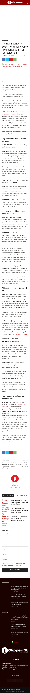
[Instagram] (13, 680)
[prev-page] (3, 524)
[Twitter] (7, 59)
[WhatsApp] (14, 59)
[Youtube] (21, 680)
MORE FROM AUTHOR (21, 495)
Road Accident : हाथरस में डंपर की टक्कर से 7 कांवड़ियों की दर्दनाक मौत (21, 464)
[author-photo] (15, 482)
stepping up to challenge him (10, 114)
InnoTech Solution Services (17, 691)
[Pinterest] (11, 59)
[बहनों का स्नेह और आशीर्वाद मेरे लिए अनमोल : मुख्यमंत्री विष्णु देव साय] (6, 605)
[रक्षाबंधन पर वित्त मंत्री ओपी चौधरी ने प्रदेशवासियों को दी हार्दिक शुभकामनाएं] (6, 597)
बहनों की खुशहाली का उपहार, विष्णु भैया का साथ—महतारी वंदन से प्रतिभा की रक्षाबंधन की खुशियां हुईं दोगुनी (19, 588)
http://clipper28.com (15, 487)
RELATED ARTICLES (8, 495)
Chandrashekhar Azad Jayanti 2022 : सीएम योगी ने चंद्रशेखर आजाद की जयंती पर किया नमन (8, 465)
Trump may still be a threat (19, 334)
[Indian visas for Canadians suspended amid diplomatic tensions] (6, 520)
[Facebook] (3, 59)
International (9, 7)
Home (3, 7)
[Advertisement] (15, 24)
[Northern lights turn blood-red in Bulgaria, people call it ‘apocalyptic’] (6, 504)
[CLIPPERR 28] (15, 2)
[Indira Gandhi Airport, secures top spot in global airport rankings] (6, 513)
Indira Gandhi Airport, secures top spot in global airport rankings (19, 510)
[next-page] (5, 524)
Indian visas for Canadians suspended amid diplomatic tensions (19, 518)
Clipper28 (5, 55)
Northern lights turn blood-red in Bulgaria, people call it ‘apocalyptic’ (19, 502)
